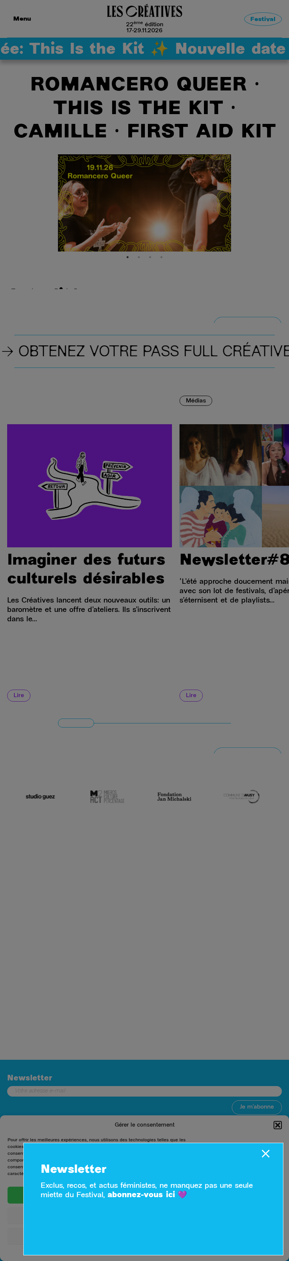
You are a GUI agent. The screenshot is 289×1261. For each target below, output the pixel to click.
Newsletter (73, 1170)
